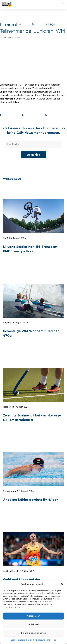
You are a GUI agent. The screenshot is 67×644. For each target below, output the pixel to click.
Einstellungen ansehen (33, 633)
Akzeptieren (33, 616)
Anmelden (33, 154)
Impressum (51, 640)
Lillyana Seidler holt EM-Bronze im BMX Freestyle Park (30, 249)
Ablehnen (33, 624)
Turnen (16, 37)
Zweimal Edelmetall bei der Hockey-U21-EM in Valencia (32, 417)
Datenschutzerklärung (35, 640)
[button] (62, 584)
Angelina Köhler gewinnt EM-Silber (30, 500)
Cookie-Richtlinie (18, 640)
